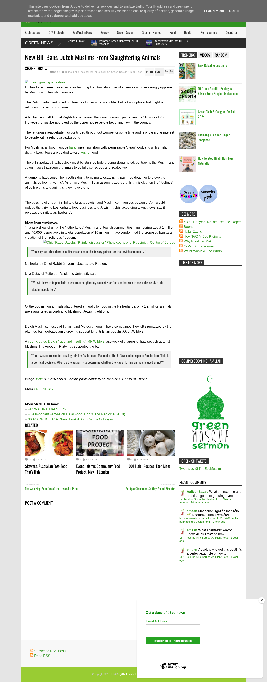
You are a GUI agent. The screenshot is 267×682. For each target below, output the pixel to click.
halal (72, 147)
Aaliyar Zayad (197, 491)
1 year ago (218, 521)
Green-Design (125, 32)
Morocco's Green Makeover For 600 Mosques (109, 42)
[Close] (262, 600)
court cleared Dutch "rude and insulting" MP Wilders (66, 341)
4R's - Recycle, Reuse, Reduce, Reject (212, 222)
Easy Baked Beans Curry (212, 65)
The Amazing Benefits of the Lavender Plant (52, 488)
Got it (234, 11)
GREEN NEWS (39, 42)
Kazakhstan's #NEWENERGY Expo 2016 (161, 42)
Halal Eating (193, 231)
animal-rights (72, 72)
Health (188, 32)
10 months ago (200, 502)
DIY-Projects (56, 32)
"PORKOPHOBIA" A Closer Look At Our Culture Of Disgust (71, 419)
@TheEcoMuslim (129, 674)
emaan (192, 511)
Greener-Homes (151, 32)
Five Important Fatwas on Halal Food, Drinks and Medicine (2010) (76, 414)
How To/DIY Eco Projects (202, 236)
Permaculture (209, 32)
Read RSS (42, 656)
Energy (105, 32)
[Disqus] (100, 565)
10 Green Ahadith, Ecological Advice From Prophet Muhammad (218, 91)
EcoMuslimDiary (82, 32)
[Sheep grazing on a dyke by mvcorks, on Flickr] (45, 82)
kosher (86, 152)
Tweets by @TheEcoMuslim (200, 468)
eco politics (87, 72)
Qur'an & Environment (200, 246)
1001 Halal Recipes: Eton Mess (148, 466)
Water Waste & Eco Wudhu (204, 251)
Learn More (214, 11)
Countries (231, 32)
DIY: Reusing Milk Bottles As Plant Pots (203, 537)
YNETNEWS (43, 389)
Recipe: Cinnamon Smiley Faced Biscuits (150, 488)
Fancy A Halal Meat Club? (47, 409)
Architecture (32, 32)
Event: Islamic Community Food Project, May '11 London (98, 469)
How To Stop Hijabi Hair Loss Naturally (215, 161)
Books (188, 226)
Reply (56, 72)
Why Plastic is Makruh (200, 241)
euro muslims (102, 72)
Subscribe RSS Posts (50, 651)
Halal (172, 32)
